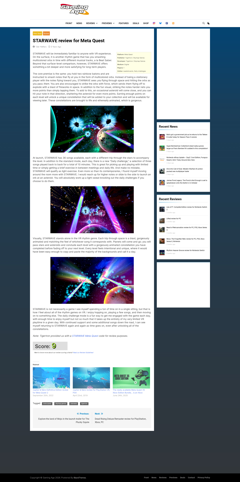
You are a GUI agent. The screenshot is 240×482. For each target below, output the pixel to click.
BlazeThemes (80, 477)
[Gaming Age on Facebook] (167, 23)
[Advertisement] (159, 9)
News (79, 23)
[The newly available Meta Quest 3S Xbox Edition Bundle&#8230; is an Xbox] (131, 378)
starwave (74, 403)
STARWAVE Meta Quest (85, 335)
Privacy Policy (204, 477)
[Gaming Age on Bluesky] (160, 23)
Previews (107, 23)
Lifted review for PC (174, 219)
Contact (191, 477)
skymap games (61, 403)
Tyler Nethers (41, 46)
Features (124, 23)
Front (69, 23)
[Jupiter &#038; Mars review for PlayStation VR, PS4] (91, 378)
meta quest (47, 403)
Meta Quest (37, 33)
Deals (136, 23)
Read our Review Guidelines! (83, 353)
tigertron (84, 403)
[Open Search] (203, 23)
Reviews (90, 23)
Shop (146, 23)
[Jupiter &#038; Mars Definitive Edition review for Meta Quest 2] (51, 378)
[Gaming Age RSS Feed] (173, 23)
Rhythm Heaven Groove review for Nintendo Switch (186, 250)
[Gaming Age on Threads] (154, 23)
